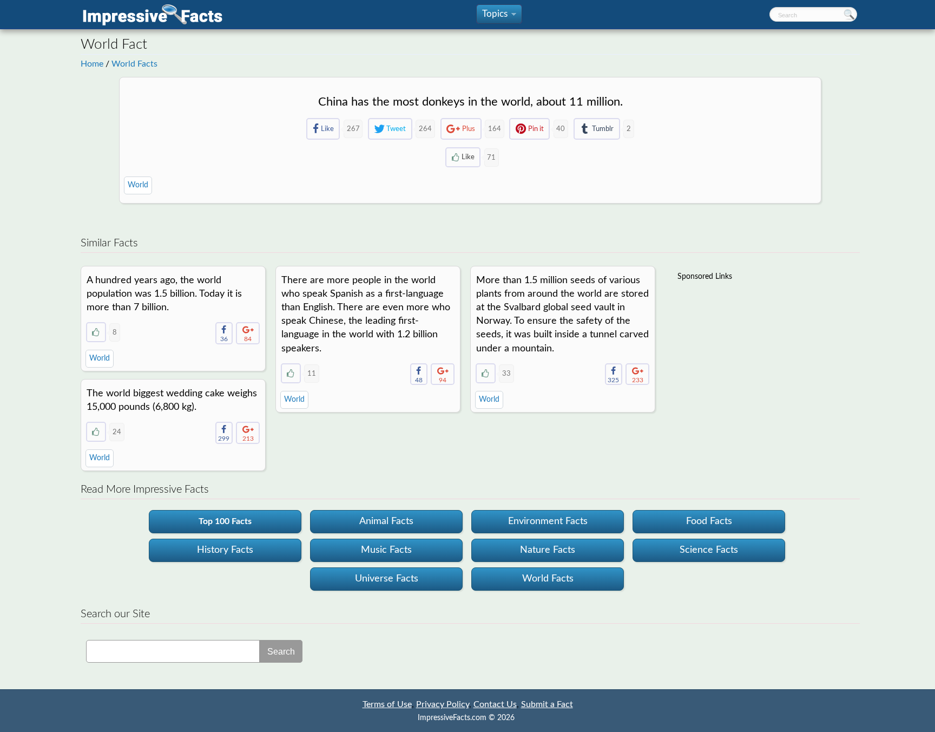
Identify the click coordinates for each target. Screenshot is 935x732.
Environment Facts (548, 521)
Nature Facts (547, 550)
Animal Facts (386, 521)
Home (92, 64)
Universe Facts (386, 579)
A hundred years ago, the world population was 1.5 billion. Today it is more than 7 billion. (164, 294)
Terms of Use (387, 704)
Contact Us (495, 704)
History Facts (225, 550)
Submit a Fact (547, 704)
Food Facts (709, 521)
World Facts (134, 64)
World (138, 185)
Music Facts (386, 550)
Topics (498, 16)
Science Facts (709, 550)
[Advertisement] (758, 355)
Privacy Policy (442, 704)
